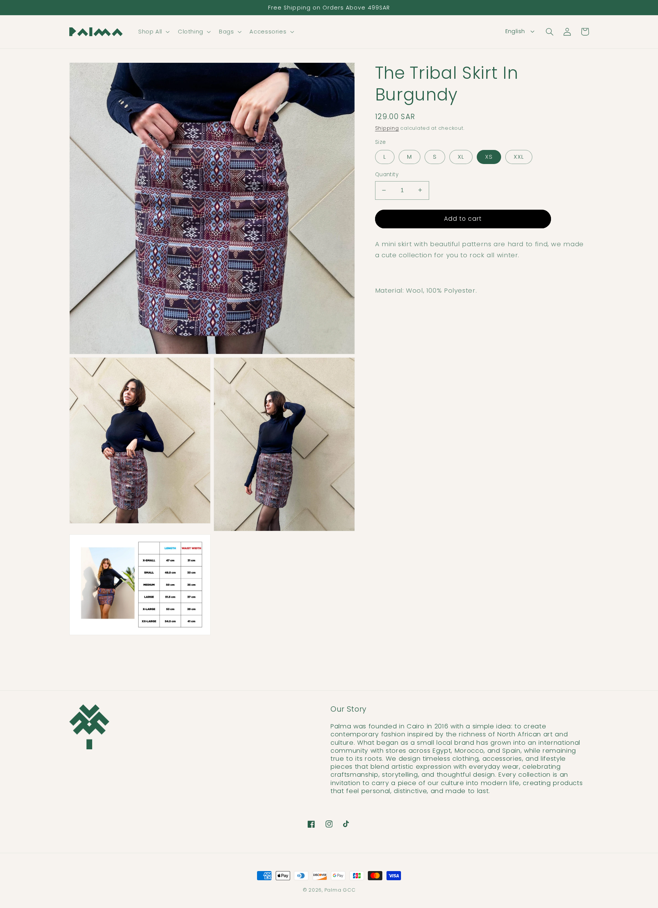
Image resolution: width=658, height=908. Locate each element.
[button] (153, 31)
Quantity (386, 174)
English (515, 31)
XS (489, 157)
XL (461, 157)
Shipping (387, 128)
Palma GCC (340, 890)
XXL (519, 157)
